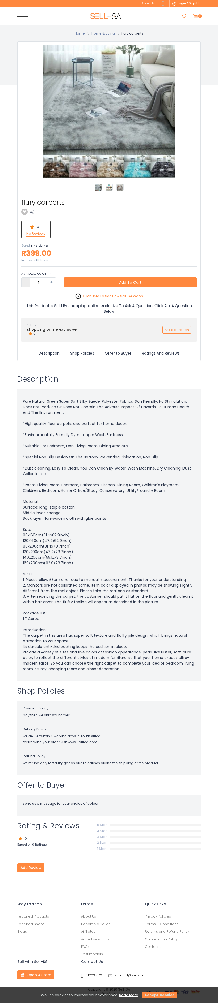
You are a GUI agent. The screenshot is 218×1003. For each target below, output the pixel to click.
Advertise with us (95, 939)
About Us (88, 916)
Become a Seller (95, 924)
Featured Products (33, 916)
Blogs (22, 931)
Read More (128, 994)
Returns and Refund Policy (167, 931)
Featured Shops (31, 924)
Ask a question (177, 330)
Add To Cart (130, 282)
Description (49, 353)
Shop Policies (82, 353)
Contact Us (154, 946)
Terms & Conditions (161, 924)
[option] (109, 111)
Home (80, 33)
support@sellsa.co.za (133, 975)
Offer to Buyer (118, 353)
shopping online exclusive (52, 329)
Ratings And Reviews (160, 353)
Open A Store (39, 975)
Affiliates (88, 931)
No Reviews (35, 233)
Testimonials (92, 954)
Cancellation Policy (161, 939)
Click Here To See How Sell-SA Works (113, 296)
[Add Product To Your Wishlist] (24, 212)
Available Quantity (36, 273)
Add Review (30, 867)
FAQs (85, 946)
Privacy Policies (158, 916)
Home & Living (103, 33)
